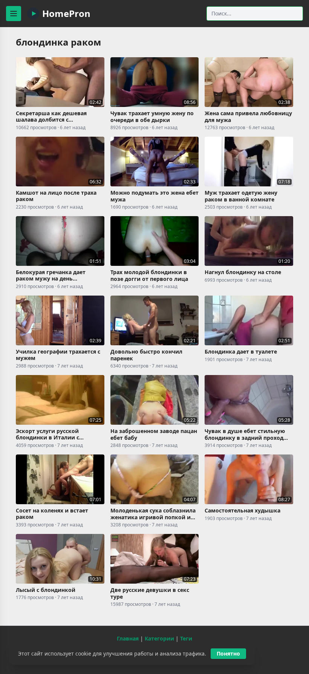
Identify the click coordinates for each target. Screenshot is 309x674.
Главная (128, 638)
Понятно (228, 653)
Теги (186, 638)
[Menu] (13, 13)
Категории (159, 638)
